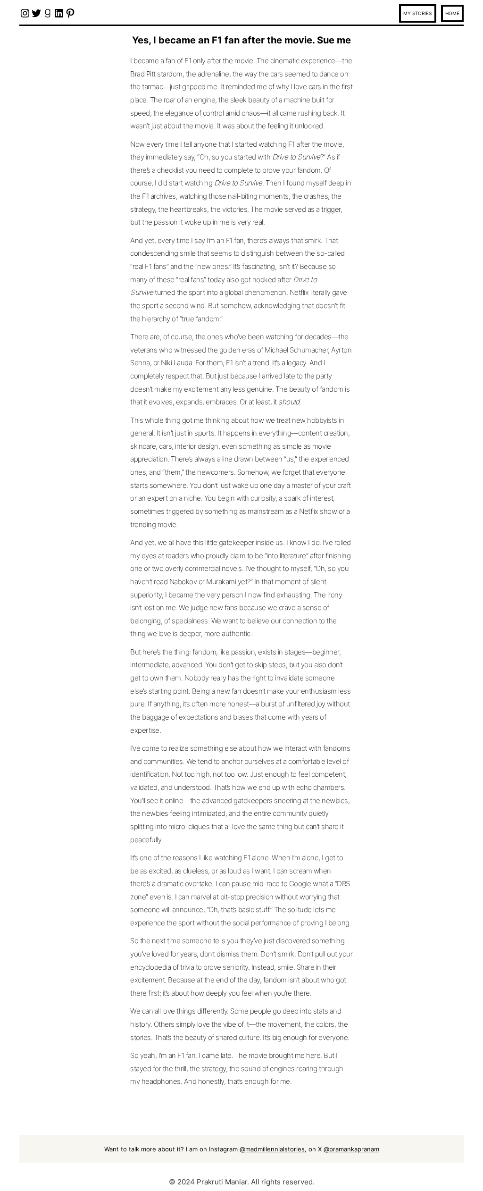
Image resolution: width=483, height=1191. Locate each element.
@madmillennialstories (272, 1149)
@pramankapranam (351, 1149)
